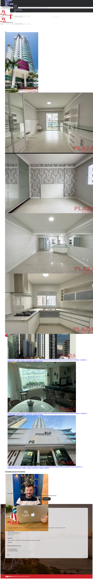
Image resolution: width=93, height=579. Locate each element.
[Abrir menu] (5, 20)
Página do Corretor (46, 498)
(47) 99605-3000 (13, 550)
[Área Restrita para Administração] (26, 576)
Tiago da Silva (10, 493)
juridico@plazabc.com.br (15, 545)
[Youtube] (46, 555)
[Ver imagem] (46, 62)
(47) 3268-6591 (13, 549)
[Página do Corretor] (27, 530)
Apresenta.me (7, 576)
